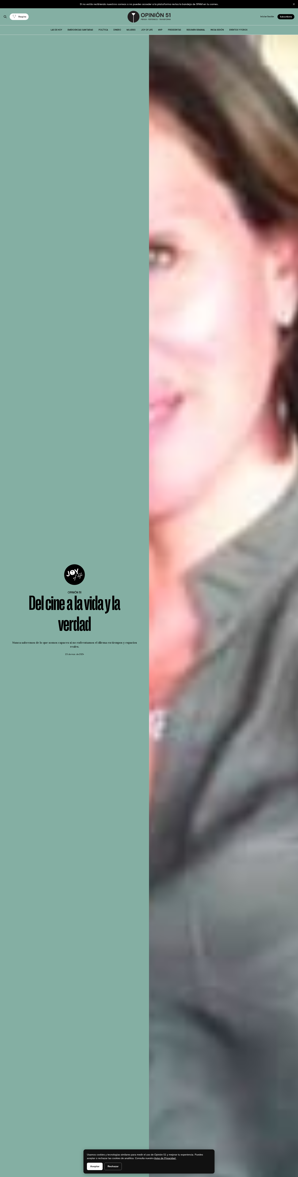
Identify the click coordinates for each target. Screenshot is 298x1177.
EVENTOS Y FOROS (238, 30)
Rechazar (113, 1166)
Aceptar (94, 1166)
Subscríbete (286, 17)
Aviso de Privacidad (165, 1158)
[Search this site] (5, 16)
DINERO (117, 30)
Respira (22, 17)
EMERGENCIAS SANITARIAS (80, 30)
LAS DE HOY (56, 30)
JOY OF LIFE (147, 30)
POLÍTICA (103, 30)
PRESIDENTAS (174, 30)
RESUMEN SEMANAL (196, 30)
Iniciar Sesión (267, 16)
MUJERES (131, 30)
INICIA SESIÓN (217, 30)
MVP (160, 30)
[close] (294, 4)
